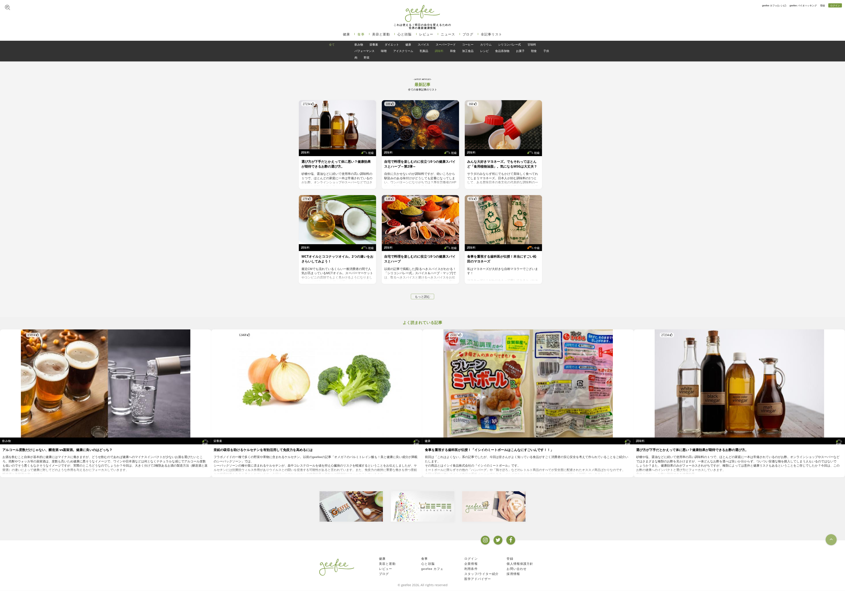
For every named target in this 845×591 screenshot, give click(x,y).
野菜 (366, 57)
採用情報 (513, 574)
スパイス (423, 44)
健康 (346, 34)
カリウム (486, 44)
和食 (453, 51)
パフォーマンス (365, 51)
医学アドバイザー (477, 579)
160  (473, 103)
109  (390, 103)
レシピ (484, 51)
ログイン (835, 5)
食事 (360, 34)
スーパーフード (446, 44)
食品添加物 (502, 51)
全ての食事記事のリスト (422, 89)
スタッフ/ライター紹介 (481, 574)
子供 (546, 51)
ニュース (448, 34)
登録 (822, 5)
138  (390, 198)
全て (332, 44)
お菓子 (520, 51)
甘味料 (531, 44)
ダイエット (392, 44)
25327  (455, 334)
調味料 (439, 51)
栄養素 (373, 44)
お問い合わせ (517, 569)
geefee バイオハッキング (803, 5)
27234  (308, 103)
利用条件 (471, 569)
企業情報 (471, 563)
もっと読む (422, 296)
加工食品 (468, 51)
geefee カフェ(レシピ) (774, 5)
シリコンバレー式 (509, 44)
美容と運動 (381, 34)
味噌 (384, 51)
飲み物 (359, 44)
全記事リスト (491, 34)
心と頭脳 (404, 34)
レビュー (426, 34)
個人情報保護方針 (520, 563)
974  (473, 198)
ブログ (468, 34)
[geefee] (422, 13)
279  (307, 198)
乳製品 (424, 51)
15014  (33, 334)
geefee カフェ (432, 569)
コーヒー (468, 44)
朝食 (534, 51)
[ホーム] (336, 567)
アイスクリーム (403, 51)
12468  (244, 334)
